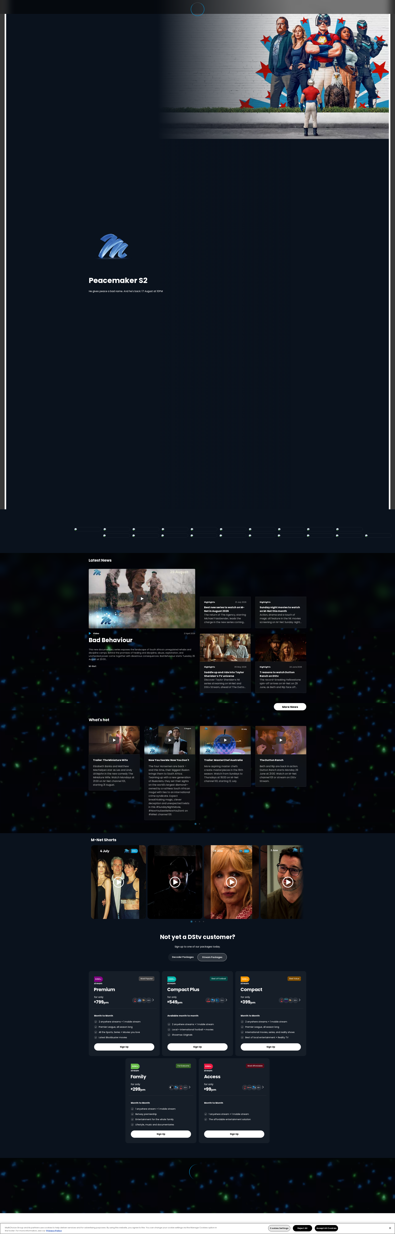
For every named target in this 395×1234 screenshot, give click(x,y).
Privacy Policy (54, 1230)
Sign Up (124, 1046)
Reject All (302, 1228)
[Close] (390, 1228)
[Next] (300, 882)
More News (290, 707)
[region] (197, 1228)
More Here (105, 282)
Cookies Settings (279, 1228)
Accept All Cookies (326, 1228)
